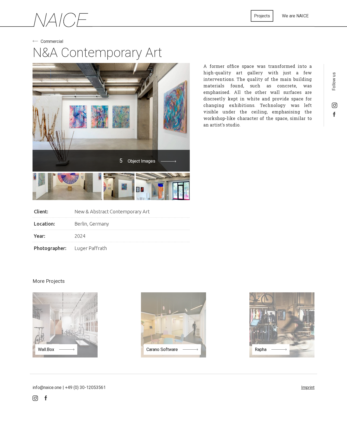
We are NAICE (295, 15)
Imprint (307, 387)
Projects (262, 15)
